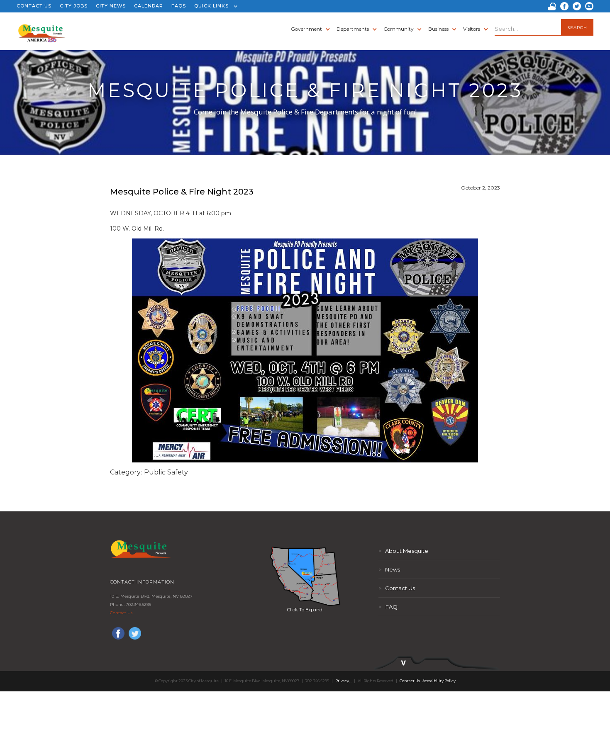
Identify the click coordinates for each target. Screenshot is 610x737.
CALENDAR (148, 6)
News (389, 569)
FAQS (178, 6)
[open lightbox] (305, 576)
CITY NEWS (111, 6)
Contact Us (121, 612)
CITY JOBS (74, 6)
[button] (214, 6)
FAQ (388, 606)
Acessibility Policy (439, 681)
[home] (42, 29)
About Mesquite (403, 550)
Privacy (342, 681)
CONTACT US (34, 6)
